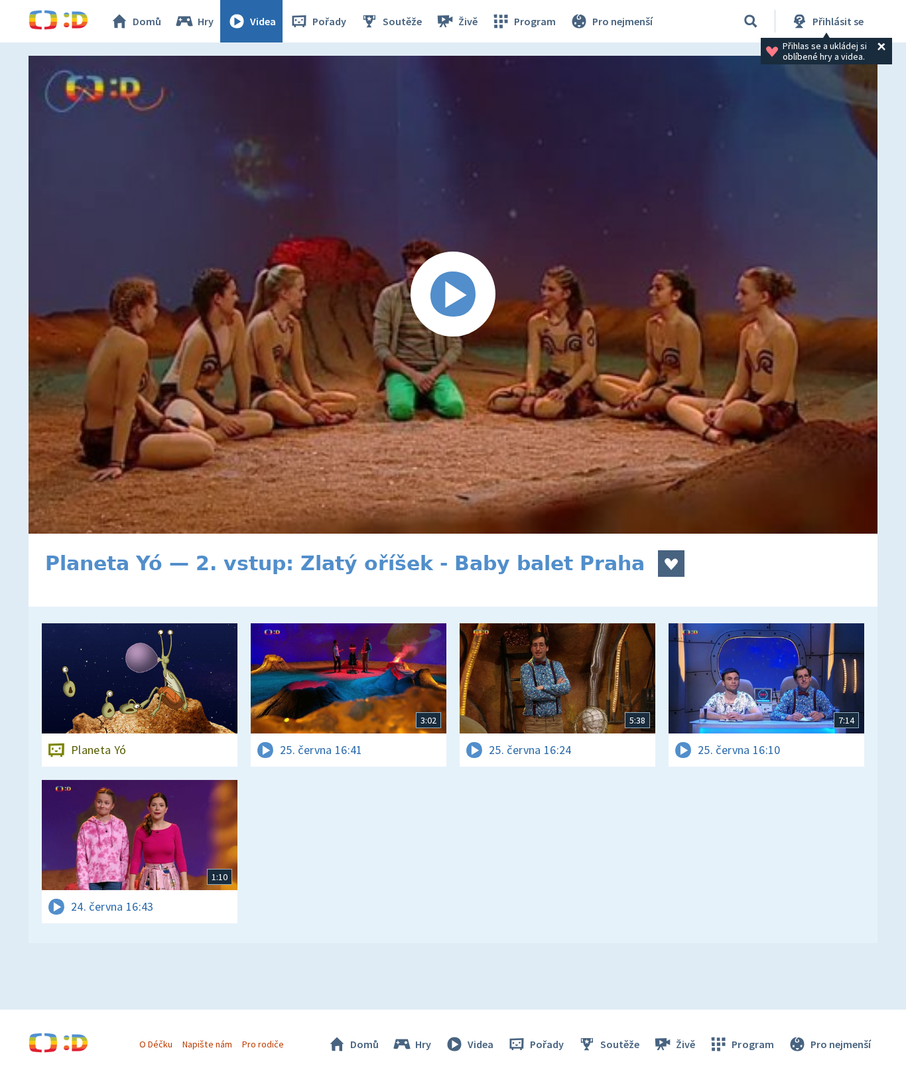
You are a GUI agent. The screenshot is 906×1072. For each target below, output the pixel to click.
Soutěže (402, 21)
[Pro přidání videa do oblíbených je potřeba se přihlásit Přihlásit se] (671, 563)
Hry (206, 21)
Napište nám (206, 1044)
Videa (263, 21)
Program (535, 21)
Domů (147, 21)
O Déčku (155, 1044)
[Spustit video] (453, 295)
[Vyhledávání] (751, 21)
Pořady (329, 21)
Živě (468, 21)
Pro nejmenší (622, 21)
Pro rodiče (263, 1044)
